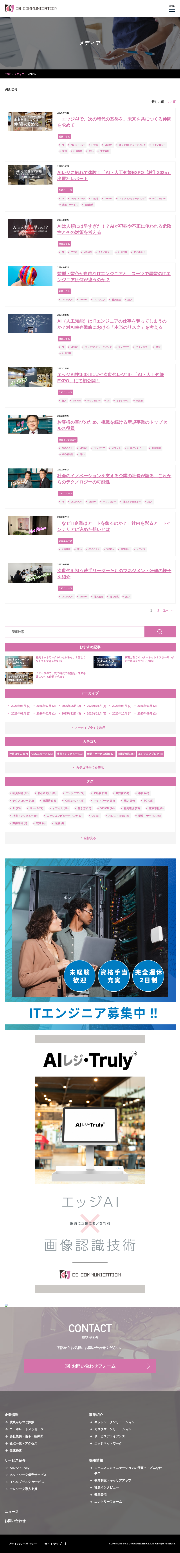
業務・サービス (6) (149, 815)
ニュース (12, 1511)
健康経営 (16, 1450)
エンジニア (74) (75, 793)
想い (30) (129, 800)
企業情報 (12, 1415)
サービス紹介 (15, 1460)
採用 (64, 151)
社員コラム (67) (18, 753)
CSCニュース (65, 190)
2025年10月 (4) (121, 713)
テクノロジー (159, 145)
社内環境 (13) (132, 808)
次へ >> (168, 610)
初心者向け (139, 252)
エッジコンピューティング (132, 145)
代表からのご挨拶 (22, 1422)
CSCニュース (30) (42, 753)
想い (91, 151)
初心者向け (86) (47, 793)
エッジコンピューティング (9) (64, 815)
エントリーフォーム (108, 1501)
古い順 (171, 101)
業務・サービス (70, 204)
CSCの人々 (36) (74, 800)
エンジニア (99, 299)
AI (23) (17, 808)
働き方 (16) (84, 808)
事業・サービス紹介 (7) (100, 753)
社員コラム (64, 136)
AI (63, 145)
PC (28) (148, 800)
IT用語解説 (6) (126, 753)
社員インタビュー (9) (25, 815)
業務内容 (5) (20, 823)
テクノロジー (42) (23, 800)
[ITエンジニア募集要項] (90, 944)
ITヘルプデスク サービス (27, 1482)
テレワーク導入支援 (23, 1489)
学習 (158, 347)
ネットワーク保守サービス (28, 1475)
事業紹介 (96, 1415)
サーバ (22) (36, 808)
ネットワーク (123, 400)
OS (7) (95, 815)
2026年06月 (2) (71, 706)
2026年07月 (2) (46, 706)
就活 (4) (40, 823)
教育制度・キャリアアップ (112, 1480)
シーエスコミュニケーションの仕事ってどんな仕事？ (128, 1470)
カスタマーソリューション (112, 1429)
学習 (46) (143, 793)
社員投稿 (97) (21, 793)
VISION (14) (107, 808)
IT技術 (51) (122, 793)
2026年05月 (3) (96, 706)
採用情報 (96, 1460)
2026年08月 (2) (20, 706)
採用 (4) (59, 823)
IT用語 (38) (49, 800)
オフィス (116, 448)
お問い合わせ (15, 1521)
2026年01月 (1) (46, 713)
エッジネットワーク (108, 1443)
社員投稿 (78, 151)
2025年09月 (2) (147, 713)
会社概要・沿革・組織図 (26, 1436)
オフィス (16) (60, 808)
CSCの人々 (67, 299)
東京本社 (104, 151)
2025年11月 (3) (96, 713)
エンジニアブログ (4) (150, 753)
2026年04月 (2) (121, 706)
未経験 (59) (100, 793)
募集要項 (100, 1494)
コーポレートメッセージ (26, 1429)
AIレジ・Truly (78, 145)
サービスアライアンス (109, 1436)
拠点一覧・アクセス (23, 1443)
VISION (108, 145)
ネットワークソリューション (114, 1422)
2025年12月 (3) (71, 713)
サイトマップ (53, 1543)
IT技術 (95, 145)
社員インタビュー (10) (70, 753)
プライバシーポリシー (22, 1543)
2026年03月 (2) (147, 706)
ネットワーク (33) (104, 800)
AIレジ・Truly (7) (118, 815)
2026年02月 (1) (20, 713)
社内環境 (66, 549)
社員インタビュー (67, 440)
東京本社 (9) (156, 808)
